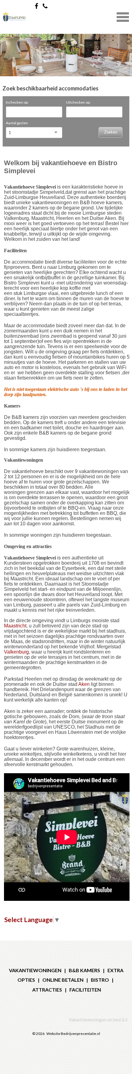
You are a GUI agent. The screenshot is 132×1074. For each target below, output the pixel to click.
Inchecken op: (17, 102)
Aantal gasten (17, 123)
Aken (84, 684)
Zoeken (110, 132)
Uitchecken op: (78, 102)
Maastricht (15, 625)
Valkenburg (16, 651)
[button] (123, 16)
